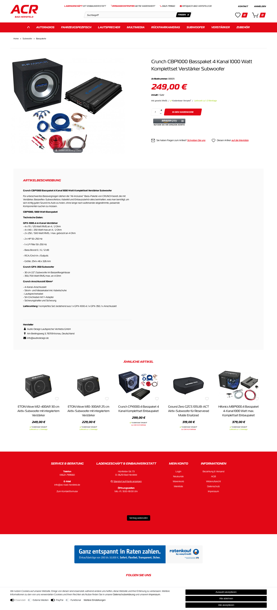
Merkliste (178, 486)
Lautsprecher (109, 27)
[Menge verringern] (160, 113)
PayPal (59, 600)
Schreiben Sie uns (196, 140)
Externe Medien (41, 600)
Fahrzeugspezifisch (76, 27)
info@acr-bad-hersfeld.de (197, 6)
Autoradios (45, 27)
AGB (213, 476)
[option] (38, 400)
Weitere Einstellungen (95, 600)
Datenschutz (213, 486)
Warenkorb (178, 481)
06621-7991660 (67, 474)
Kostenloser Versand (181, 100)
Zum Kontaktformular (67, 491)
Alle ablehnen (226, 598)
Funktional (76, 600)
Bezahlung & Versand (213, 471)
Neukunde (178, 476)
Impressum (213, 491)
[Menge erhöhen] (161, 110)
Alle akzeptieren (226, 605)
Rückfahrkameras (165, 27)
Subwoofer (196, 27)
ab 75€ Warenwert (133, 6)
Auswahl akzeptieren (226, 592)
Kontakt (243, 6)
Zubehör (243, 27)
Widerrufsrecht (213, 481)
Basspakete (41, 38)
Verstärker (220, 27)
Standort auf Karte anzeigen (127, 481)
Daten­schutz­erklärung (124, 594)
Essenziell (20, 600)
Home (16, 38)
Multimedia (135, 27)
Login (178, 471)
